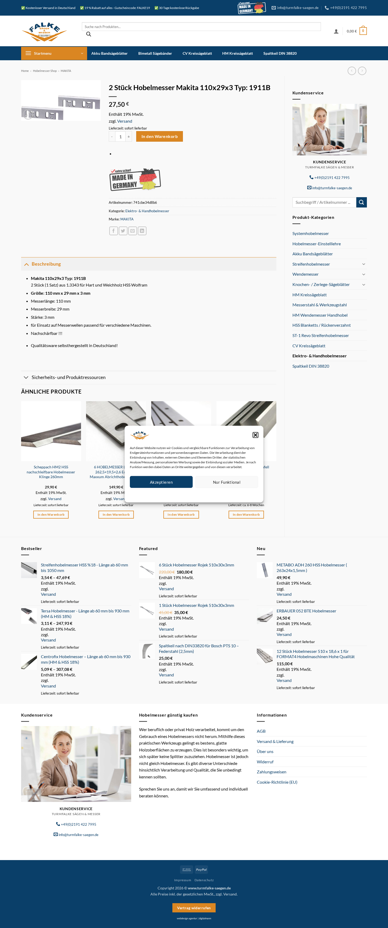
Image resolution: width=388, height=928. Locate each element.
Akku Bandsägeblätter (109, 53)
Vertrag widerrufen (194, 908)
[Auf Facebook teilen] (113, 231)
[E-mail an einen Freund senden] (132, 231)
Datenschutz (198, 494)
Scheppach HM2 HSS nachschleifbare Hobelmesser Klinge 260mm (51, 472)
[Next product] (352, 71)
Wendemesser (305, 273)
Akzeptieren (161, 481)
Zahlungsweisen (271, 771)
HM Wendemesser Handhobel (320, 314)
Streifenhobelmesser (311, 263)
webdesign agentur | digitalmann (194, 918)
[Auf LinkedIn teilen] (142, 231)
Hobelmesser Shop (45, 70)
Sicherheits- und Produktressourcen (69, 377)
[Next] (276, 464)
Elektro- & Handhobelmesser (319, 355)
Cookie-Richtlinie (175, 494)
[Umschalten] (364, 264)
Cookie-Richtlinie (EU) (277, 781)
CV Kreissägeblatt (197, 53)
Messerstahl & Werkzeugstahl (319, 304)
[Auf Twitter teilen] (123, 231)
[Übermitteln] (361, 202)
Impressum (217, 494)
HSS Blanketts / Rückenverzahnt (321, 324)
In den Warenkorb (159, 136)
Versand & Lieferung (275, 741)
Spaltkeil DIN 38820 (280, 53)
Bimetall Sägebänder (155, 53)
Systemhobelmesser (310, 233)
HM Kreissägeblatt (237, 53)
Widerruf (265, 761)
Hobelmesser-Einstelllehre (316, 243)
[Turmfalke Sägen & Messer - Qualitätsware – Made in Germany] (47, 31)
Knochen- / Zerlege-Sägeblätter (321, 284)
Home (25, 70)
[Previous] (21, 464)
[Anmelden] (336, 31)
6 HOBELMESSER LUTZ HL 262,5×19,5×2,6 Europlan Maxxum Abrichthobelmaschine (116, 472)
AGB (261, 730)
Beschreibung (46, 264)
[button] (255, 434)
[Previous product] (362, 71)
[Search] (89, 35)
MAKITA (66, 70)
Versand (124, 120)
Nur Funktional (226, 481)
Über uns (265, 751)
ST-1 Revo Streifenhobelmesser (320, 335)
